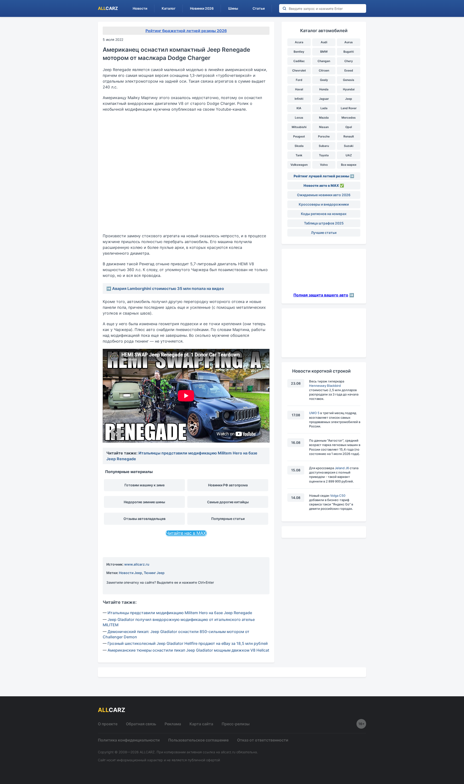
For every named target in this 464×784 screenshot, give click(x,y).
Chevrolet (299, 70)
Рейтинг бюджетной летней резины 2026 (186, 30)
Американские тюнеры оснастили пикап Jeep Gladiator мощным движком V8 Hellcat (188, 650)
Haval (299, 89)
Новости (140, 8)
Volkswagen (299, 164)
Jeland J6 (342, 468)
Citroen (324, 70)
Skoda (299, 146)
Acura (299, 42)
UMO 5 (314, 413)
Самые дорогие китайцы (228, 502)
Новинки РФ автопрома (228, 485)
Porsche (324, 136)
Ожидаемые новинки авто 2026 (323, 195)
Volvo (324, 164)
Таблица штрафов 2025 (324, 223)
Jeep (348, 99)
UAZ (349, 155)
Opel (348, 127)
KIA (299, 108)
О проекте (107, 723)
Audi (324, 42)
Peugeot (299, 136)
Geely (324, 80)
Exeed (348, 70)
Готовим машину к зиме (144, 485)
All (108, 8)
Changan (324, 61)
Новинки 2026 (202, 8)
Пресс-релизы (236, 723)
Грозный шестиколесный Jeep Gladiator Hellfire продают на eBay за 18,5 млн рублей (188, 643)
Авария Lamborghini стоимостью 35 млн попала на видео (168, 288)
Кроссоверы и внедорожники (324, 204)
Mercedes (348, 117)
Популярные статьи (228, 519)
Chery (348, 61)
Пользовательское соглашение (198, 740)
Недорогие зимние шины (144, 502)
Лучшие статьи (323, 232)
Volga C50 (337, 495)
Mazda (324, 117)
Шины (233, 8)
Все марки (348, 164)
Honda (323, 89)
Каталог (168, 8)
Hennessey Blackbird (325, 386)
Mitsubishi (299, 127)
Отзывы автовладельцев (144, 519)
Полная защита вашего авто (320, 295)
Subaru (324, 146)
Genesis (348, 80)
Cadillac (299, 61)
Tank (299, 155)
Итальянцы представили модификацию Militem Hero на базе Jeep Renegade (180, 612)
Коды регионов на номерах (324, 214)
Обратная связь (141, 723)
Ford (299, 80)
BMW (324, 51)
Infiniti (299, 99)
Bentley (299, 51)
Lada (323, 108)
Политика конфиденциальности (129, 740)
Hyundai (349, 89)
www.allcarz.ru (136, 564)
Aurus (348, 42)
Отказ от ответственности (262, 740)
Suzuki (348, 146)
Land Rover (349, 108)
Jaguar (324, 99)
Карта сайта (201, 723)
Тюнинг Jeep (154, 573)
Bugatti (348, 51)
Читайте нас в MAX (186, 533)
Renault (348, 136)
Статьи (259, 8)
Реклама (173, 723)
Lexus (299, 117)
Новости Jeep (130, 573)
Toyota (324, 155)
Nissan (324, 127)
